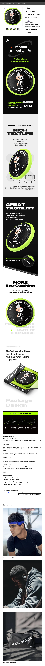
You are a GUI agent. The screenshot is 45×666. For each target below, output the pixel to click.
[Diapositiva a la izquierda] (4, 29)
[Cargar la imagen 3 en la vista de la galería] (14, 29)
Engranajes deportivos (10, 3)
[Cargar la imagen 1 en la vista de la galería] (7, 29)
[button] (33, 20)
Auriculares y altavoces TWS (11, 610)
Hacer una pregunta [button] (35, 494)
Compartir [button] (29, 32)
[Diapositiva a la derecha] (21, 29)
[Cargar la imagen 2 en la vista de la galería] (10, 29)
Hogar (3, 3)
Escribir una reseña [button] (23, 494)
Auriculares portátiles (9, 557)
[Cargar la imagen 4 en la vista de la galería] (18, 29)
